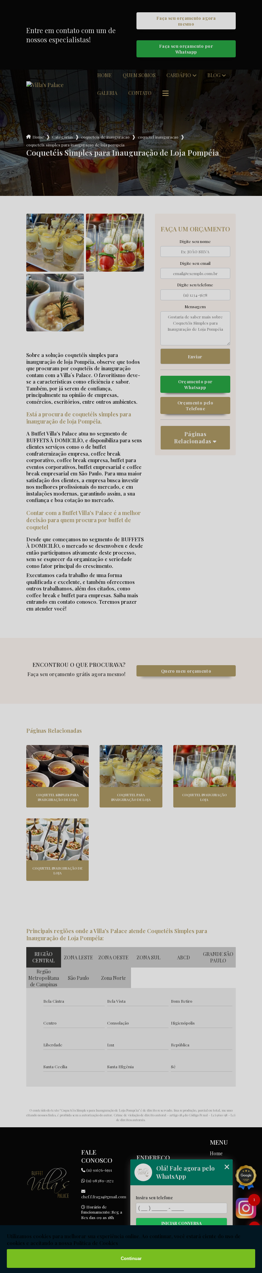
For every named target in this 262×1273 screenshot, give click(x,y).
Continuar (131, 1258)
